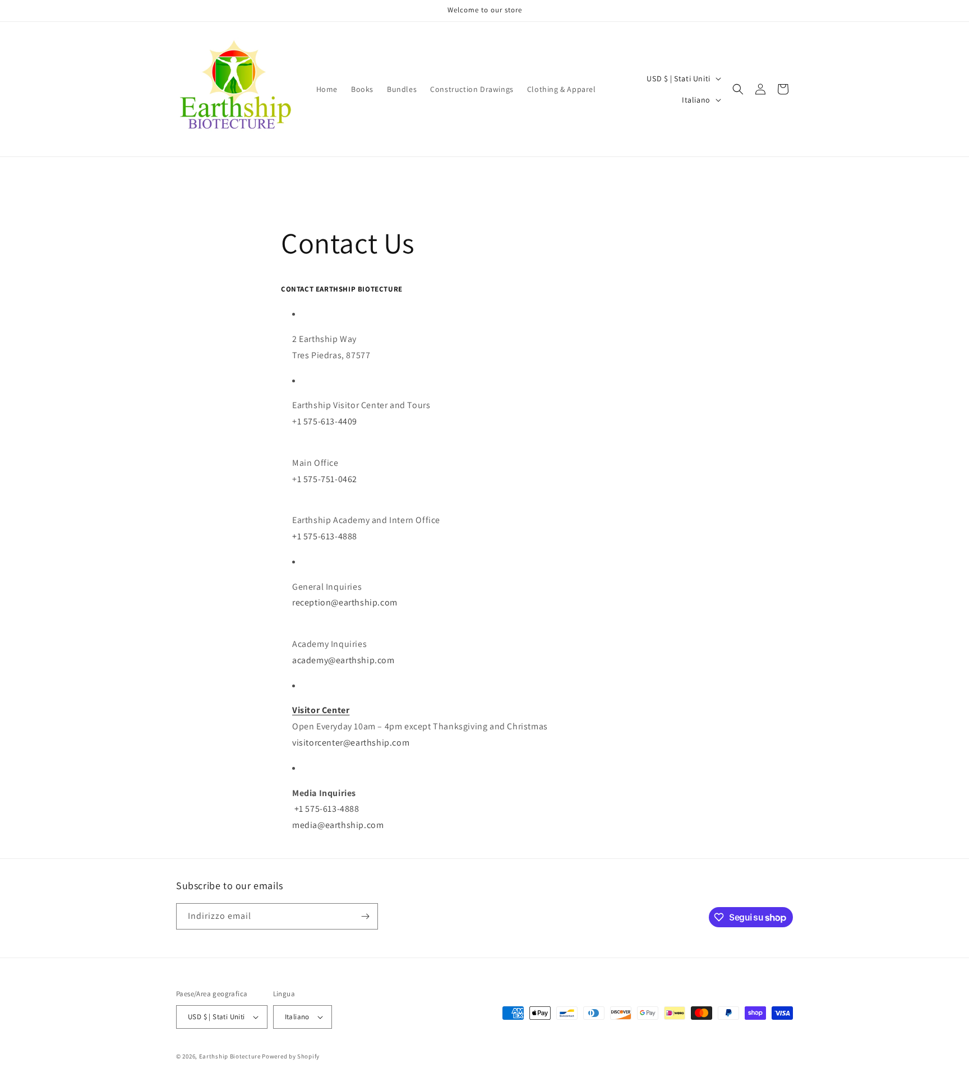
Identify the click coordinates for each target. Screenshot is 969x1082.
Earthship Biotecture (230, 1056)
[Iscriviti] (365, 916)
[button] (738, 89)
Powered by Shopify (291, 1056)
